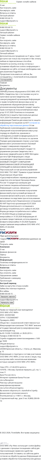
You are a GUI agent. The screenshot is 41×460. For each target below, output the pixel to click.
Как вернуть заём (7, 10)
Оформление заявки (9, 275)
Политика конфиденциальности (14, 262)
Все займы (4, 291)
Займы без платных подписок (12, 288)
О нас (2, 5)
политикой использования (25, 77)
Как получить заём (8, 8)
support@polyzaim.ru (9, 346)
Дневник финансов (8, 252)
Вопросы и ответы (8, 13)
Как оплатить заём (8, 273)
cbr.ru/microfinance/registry (11, 388)
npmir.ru (22, 367)
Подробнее (18, 71)
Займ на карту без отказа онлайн (14, 286)
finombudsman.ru (7, 396)
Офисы (3, 254)
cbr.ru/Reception (7, 380)
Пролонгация (6, 280)
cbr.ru (13, 375)
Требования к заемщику (10, 278)
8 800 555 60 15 (14, 336)
